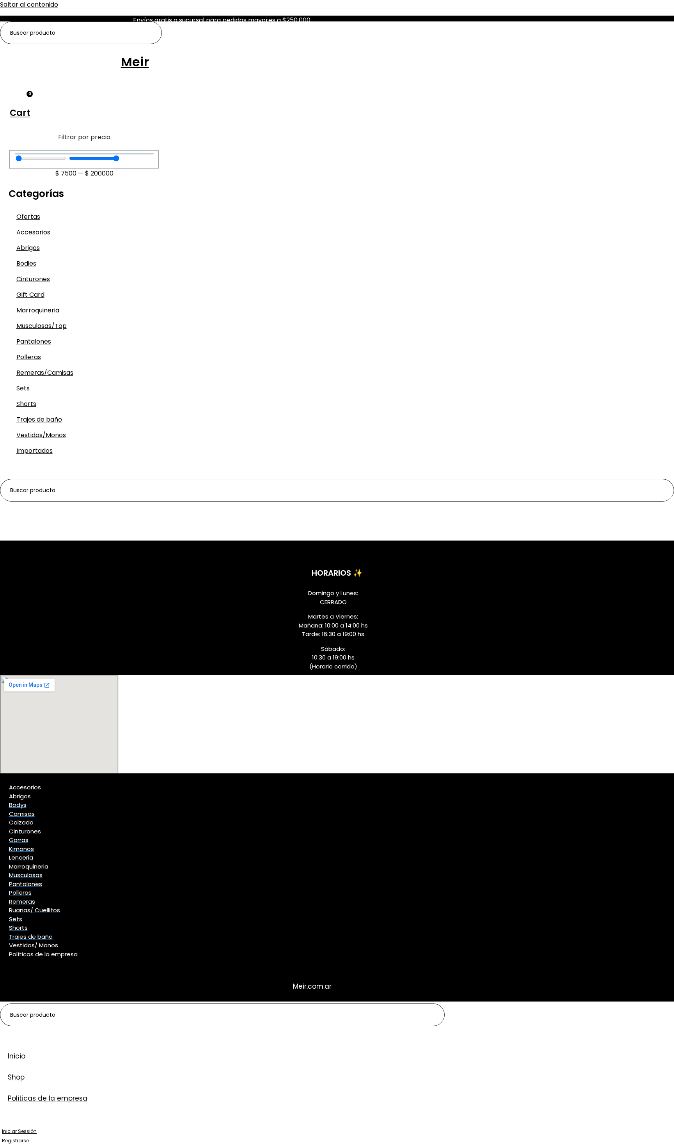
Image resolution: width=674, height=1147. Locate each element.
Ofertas (28, 216)
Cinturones (33, 279)
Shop (16, 1077)
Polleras (28, 357)
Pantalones (33, 341)
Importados (34, 450)
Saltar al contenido (29, 4)
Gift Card (30, 294)
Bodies (26, 263)
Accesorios (33, 232)
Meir (135, 62)
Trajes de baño (39, 419)
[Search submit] (152, 33)
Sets (23, 388)
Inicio (16, 1056)
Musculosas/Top (41, 325)
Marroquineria (37, 310)
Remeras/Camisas (44, 372)
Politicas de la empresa (47, 1098)
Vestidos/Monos (41, 435)
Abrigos (28, 247)
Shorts (26, 403)
